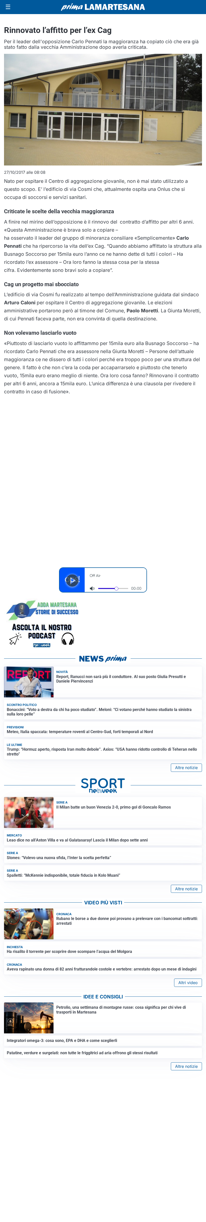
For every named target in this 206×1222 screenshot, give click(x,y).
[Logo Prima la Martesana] (103, 7)
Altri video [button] (188, 982)
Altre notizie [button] (186, 767)
